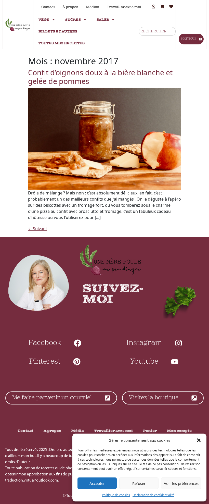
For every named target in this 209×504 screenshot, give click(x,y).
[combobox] (157, 31)
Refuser (139, 483)
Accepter (97, 483)
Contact (48, 7)
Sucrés (73, 20)
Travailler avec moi (124, 7)
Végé (43, 20)
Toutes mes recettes (61, 43)
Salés (103, 20)
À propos (70, 7)
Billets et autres (57, 31)
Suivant (37, 228)
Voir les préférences (181, 483)
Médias (92, 7)
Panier (150, 431)
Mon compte (179, 431)
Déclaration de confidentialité (153, 495)
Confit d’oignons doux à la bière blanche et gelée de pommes (100, 76)
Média (77, 431)
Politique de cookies (116, 495)
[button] (198, 440)
